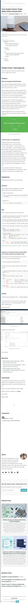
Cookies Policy (12, 601)
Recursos (6, 58)
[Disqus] (14, 432)
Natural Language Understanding (12, 43)
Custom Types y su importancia (12, 45)
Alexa (18, 258)
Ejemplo (7, 56)
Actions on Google (13, 13)
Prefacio (6, 42)
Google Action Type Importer (8, 40)
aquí (21, 180)
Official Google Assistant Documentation (12, 364)
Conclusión (6, 60)
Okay (17, 601)
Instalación (6, 47)
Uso (5, 51)
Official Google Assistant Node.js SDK (11, 361)
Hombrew (7, 49)
